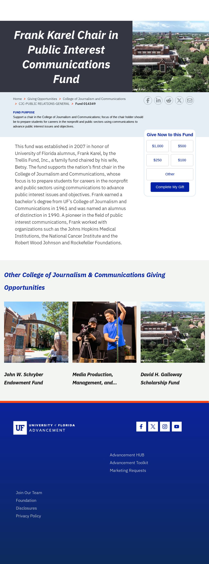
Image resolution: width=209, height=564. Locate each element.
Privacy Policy (28, 516)
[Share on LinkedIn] (159, 103)
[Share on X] (180, 103)
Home (17, 99)
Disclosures (26, 508)
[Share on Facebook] (149, 103)
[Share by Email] (191, 103)
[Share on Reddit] (170, 103)
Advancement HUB (127, 455)
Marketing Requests (128, 470)
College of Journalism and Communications (94, 99)
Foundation (26, 500)
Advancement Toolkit (129, 462)
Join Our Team (29, 492)
